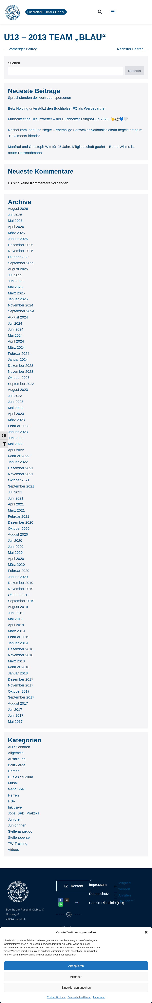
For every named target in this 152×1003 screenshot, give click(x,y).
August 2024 (18, 317)
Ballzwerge (16, 765)
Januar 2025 (18, 299)
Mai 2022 (15, 444)
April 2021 (16, 504)
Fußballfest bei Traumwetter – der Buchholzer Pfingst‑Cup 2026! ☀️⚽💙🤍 (68, 119)
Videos (13, 850)
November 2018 (20, 655)
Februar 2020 (18, 571)
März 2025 (16, 293)
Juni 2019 (15, 613)
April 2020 (16, 559)
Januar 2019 (18, 643)
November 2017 (20, 685)
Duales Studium (20, 777)
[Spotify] (60, 904)
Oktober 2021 (18, 480)
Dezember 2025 (20, 245)
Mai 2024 (15, 335)
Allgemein (16, 753)
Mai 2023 (15, 408)
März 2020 (16, 565)
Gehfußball (16, 789)
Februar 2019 (18, 637)
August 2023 (18, 390)
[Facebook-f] (60, 900)
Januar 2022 (18, 462)
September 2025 (21, 263)
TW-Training (17, 843)
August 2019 (18, 607)
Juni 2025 (15, 281)
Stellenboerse (19, 838)
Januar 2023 (18, 432)
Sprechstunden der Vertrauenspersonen (39, 98)
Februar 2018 (18, 667)
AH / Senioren (19, 747)
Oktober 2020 (18, 528)
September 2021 (21, 486)
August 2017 (18, 703)
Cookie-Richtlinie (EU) (106, 903)
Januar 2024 (18, 359)
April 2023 (16, 414)
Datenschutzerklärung (79, 997)
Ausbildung (17, 759)
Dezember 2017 (20, 679)
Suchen (14, 63)
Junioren (15, 819)
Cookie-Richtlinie (56, 997)
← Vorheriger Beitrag (20, 49)
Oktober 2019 (18, 595)
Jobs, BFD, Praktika (23, 813)
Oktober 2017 (18, 691)
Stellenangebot (20, 831)
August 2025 (18, 269)
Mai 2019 (15, 619)
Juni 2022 (15, 438)
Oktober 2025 (18, 257)
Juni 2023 (15, 402)
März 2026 (16, 233)
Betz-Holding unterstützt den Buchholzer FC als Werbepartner (57, 108)
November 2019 (20, 589)
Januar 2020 (18, 577)
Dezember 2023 (20, 366)
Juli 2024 (15, 323)
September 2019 (21, 601)
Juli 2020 (15, 541)
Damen (13, 771)
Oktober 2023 (18, 378)
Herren (13, 795)
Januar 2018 (18, 673)
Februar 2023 (18, 426)
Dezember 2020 (20, 522)
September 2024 (21, 311)
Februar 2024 (18, 354)
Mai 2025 (15, 287)
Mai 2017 (15, 722)
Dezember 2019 (20, 583)
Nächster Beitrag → (132, 49)
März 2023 (16, 420)
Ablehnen (76, 976)
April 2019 (16, 625)
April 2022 (16, 450)
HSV (11, 801)
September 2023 (21, 384)
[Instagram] (67, 900)
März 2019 (16, 631)
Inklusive (15, 807)
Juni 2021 (15, 498)
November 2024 (20, 305)
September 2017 (21, 697)
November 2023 (20, 372)
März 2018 (16, 661)
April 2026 (16, 227)
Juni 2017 (15, 715)
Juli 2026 (15, 215)
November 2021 (20, 474)
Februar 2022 (18, 456)
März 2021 (16, 510)
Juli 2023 (15, 396)
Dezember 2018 (20, 649)
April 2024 (16, 341)
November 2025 (20, 251)
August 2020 (18, 534)
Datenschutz (99, 894)
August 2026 (18, 209)
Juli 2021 (15, 492)
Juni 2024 (15, 329)
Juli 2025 (15, 275)
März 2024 (16, 347)
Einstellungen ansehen (76, 987)
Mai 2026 (15, 221)
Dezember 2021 (20, 468)
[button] (146, 932)
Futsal (13, 783)
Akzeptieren (76, 966)
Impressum (99, 997)
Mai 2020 (15, 553)
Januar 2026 (18, 239)
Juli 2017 (15, 710)
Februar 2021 (18, 516)
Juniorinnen (17, 825)
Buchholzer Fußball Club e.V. (46, 12)
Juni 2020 (15, 547)
